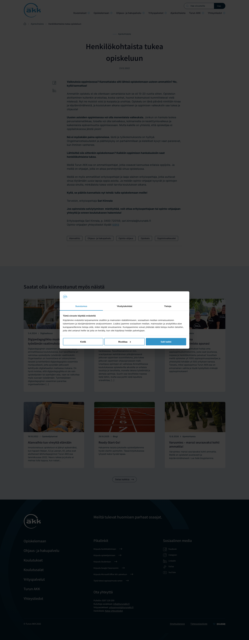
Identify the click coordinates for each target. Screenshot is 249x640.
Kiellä (83, 341)
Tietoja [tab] (167, 306)
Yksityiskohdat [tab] (124, 306)
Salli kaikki (166, 341)
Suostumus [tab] (81, 306)
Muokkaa (122, 341)
